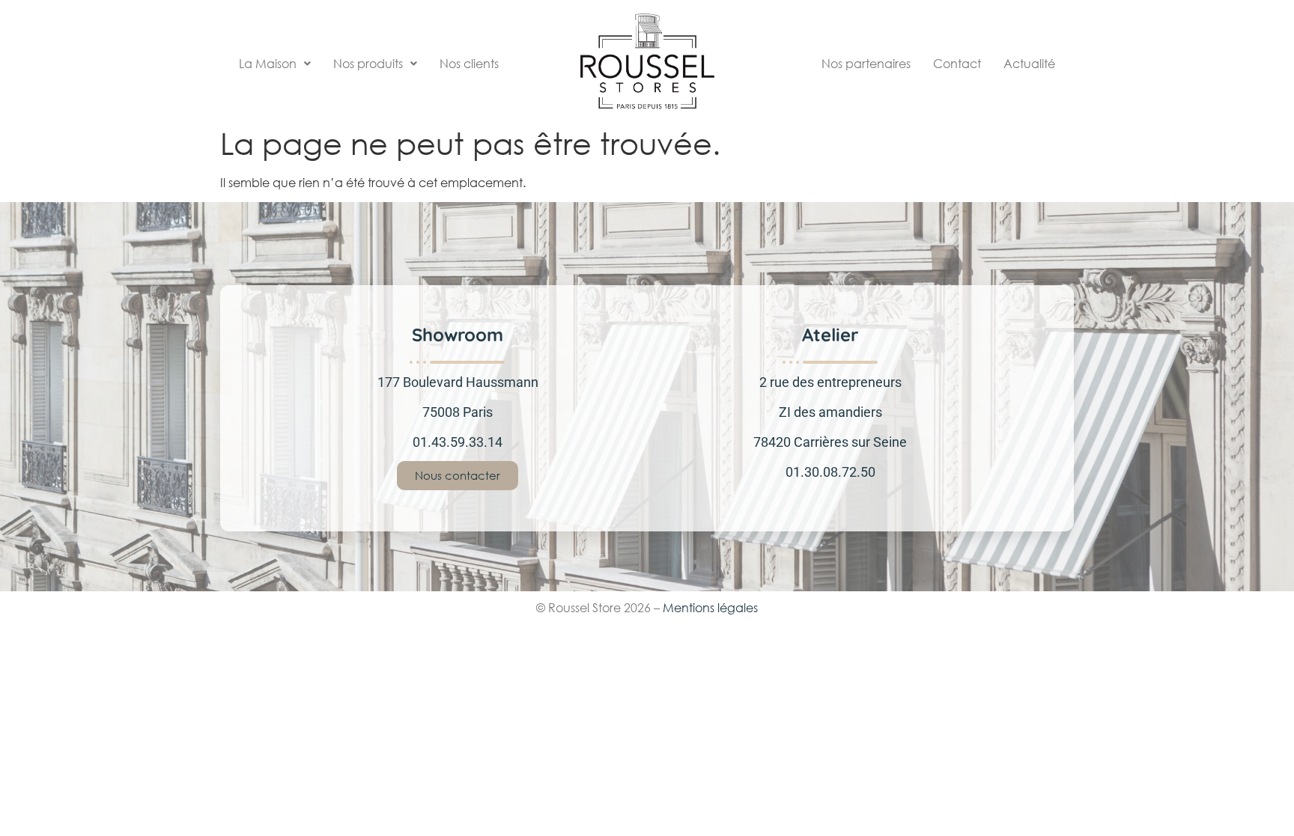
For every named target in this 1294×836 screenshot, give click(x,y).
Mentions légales (710, 607)
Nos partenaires (866, 63)
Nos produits (368, 63)
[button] (275, 63)
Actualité (1029, 63)
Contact (957, 63)
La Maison (268, 63)
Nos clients (469, 63)
